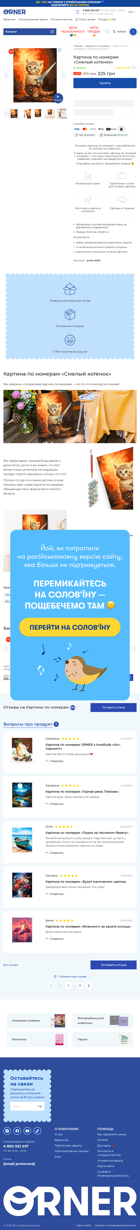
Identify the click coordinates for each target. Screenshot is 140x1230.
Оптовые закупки (61, 19)
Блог (58, 1156)
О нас (59, 1134)
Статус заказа (87, 19)
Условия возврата (110, 1160)
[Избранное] (107, 32)
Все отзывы (10, 965)
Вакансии (9, 19)
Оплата (102, 1140)
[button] (6, 75)
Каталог (11, 31)
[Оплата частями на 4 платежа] (121, 129)
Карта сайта (105, 1166)
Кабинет (121, 31)
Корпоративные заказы (33, 19)
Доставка (104, 1145)
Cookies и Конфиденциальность (115, 1225)
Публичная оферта (68, 1145)
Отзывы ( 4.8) (107, 19)
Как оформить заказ (111, 1134)
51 (80, 985)
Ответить (57, 761)
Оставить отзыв (113, 707)
